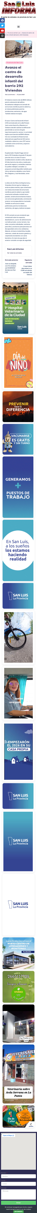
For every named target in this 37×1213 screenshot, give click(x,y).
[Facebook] (2, 20)
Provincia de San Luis (15, 62)
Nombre (3, 1173)
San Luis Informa (15, 249)
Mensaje (3, 1188)
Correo (3, 1180)
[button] (18, 26)
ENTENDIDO (18, 1211)
